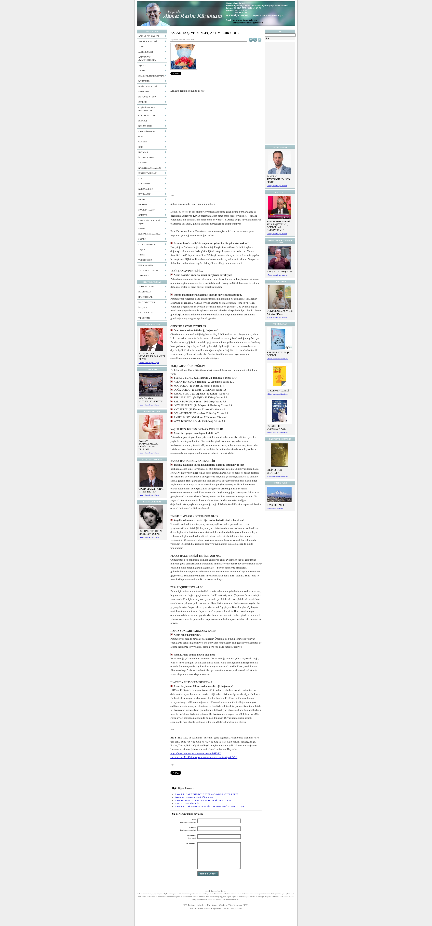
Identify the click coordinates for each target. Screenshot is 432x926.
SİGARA (142, 239)
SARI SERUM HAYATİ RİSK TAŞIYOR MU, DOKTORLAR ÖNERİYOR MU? (278, 226)
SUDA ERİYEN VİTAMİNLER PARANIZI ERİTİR (152, 356)
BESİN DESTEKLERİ (147, 86)
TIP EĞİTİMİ (144, 317)
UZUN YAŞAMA (146, 265)
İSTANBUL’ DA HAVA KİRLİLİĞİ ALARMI (194, 797)
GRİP (140, 146)
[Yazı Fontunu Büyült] (251, 39)
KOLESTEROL (144, 183)
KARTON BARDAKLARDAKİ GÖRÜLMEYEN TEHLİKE (148, 445)
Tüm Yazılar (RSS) (215, 905)
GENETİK (142, 141)
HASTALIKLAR (145, 296)
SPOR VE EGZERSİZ (147, 244)
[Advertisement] (216, 120)
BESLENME (143, 91)
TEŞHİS (141, 249)
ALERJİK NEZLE (145, 51)
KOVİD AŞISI (144, 194)
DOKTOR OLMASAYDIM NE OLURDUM (280, 312)
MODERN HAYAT (146, 209)
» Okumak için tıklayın (275, 508)
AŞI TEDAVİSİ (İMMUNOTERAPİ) (147, 58)
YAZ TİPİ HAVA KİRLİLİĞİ (187, 803)
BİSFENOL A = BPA (147, 96)
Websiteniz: (191, 836)
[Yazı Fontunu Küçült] (255, 39)
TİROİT (141, 254)
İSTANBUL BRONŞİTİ (148, 157)
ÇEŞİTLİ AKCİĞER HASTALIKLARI (146, 109)
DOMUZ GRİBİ (145, 126)
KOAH (141, 178)
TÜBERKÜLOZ (145, 259)
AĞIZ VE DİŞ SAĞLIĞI (148, 36)
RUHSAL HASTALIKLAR (149, 233)
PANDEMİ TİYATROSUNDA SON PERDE (278, 179)
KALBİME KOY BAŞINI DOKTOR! (279, 354)
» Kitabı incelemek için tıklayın (277, 358)
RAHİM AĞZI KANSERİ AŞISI (149, 222)
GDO (140, 136)
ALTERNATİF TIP (146, 286)
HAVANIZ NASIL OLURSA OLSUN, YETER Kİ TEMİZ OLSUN (203, 800)
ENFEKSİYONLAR (146, 131)
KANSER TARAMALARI (149, 167)
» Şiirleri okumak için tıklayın (277, 476)
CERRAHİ (142, 102)
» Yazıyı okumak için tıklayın (149, 362)
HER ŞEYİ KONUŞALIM (279, 271)
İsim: (188, 820)
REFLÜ (141, 228)
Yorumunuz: (191, 843)
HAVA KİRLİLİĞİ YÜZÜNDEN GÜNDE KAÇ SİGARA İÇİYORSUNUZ (206, 794)
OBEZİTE (142, 215)
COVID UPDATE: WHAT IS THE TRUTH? (151, 490)
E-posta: (188, 828)
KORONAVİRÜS (145, 188)
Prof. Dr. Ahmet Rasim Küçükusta (216, 13)
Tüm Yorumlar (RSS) (238, 905)
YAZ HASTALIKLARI (148, 270)
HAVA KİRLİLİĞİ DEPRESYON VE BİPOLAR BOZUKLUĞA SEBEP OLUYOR (209, 806)
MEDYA (142, 199)
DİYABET (142, 120)
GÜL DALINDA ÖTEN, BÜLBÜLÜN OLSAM (150, 532)
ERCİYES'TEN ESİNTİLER (274, 471)
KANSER (142, 162)
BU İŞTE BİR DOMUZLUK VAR (276, 427)
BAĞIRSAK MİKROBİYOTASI (151, 75)
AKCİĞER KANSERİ (147, 41)
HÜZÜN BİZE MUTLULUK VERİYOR (151, 400)
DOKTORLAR (144, 291)
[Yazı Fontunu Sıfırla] (260, 39)
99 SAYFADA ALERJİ (278, 390)
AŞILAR (142, 65)
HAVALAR (143, 152)
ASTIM (141, 70)
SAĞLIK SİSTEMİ (146, 312)
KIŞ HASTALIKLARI (147, 173)
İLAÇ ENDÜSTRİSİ (146, 302)
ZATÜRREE (143, 275)
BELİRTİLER (144, 81)
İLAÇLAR (142, 307)
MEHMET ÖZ (144, 204)
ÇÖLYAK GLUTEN (146, 115)
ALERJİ (141, 46)
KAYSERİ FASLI (275, 505)
